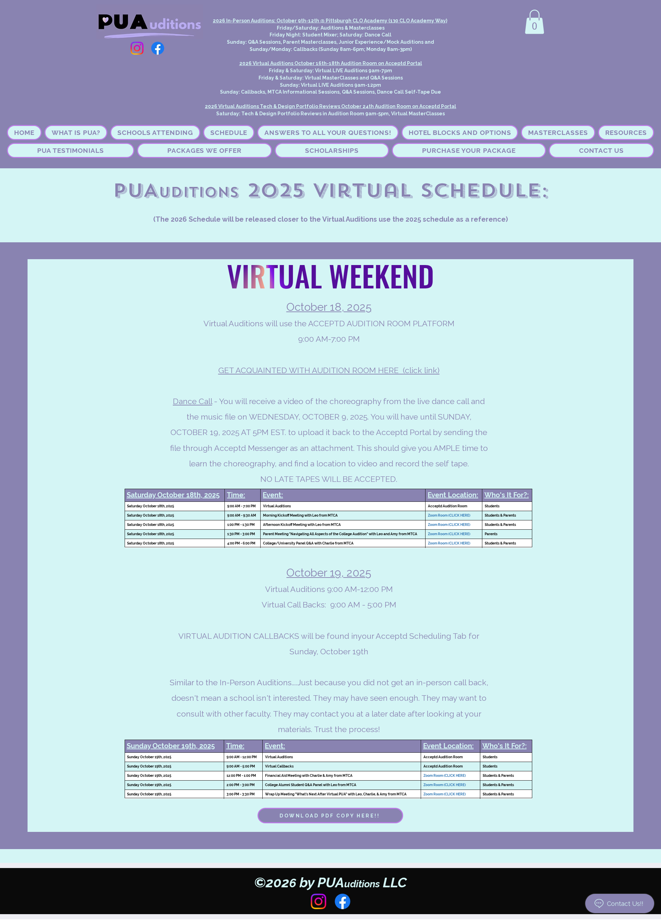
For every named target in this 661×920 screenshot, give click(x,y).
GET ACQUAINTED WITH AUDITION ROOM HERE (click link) (329, 370)
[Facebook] (157, 48)
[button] (534, 22)
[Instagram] (137, 48)
